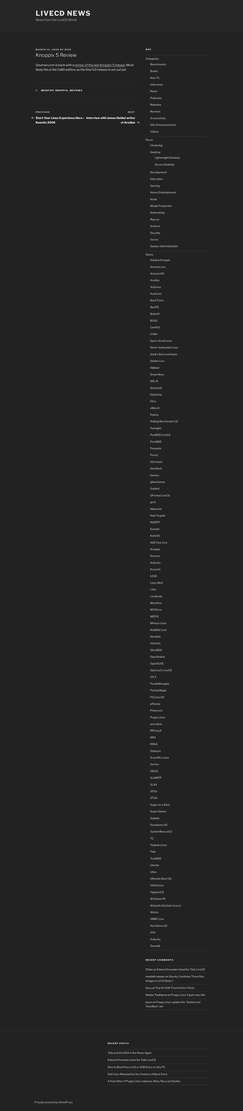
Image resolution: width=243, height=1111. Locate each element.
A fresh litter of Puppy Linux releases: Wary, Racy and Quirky (144, 1081)
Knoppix (61, 90)
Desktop (47, 90)
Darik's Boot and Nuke (163, 354)
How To (154, 77)
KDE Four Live (158, 542)
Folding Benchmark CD (164, 421)
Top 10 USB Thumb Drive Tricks (175, 987)
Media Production (161, 205)
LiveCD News (63, 13)
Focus (149, 139)
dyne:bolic (156, 387)
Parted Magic (158, 690)
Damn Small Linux (161, 340)
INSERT (155, 522)
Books (154, 71)
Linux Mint (156, 582)
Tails (153, 851)
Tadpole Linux (158, 845)
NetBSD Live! (158, 629)
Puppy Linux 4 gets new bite (188, 994)
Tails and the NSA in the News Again (129, 1052)
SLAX (153, 784)
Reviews (76, 90)
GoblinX (155, 488)
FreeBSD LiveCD (160, 434)
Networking (157, 212)
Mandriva (156, 603)
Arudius (154, 280)
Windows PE (158, 898)
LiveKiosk (156, 596)
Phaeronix (156, 710)
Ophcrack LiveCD (161, 670)
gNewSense (157, 481)
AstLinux (155, 287)
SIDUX (154, 771)
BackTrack (157, 300)
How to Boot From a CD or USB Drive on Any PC (136, 1067)
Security (155, 232)
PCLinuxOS (157, 697)
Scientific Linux (159, 757)
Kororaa (155, 555)
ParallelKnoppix (159, 683)
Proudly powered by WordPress (54, 1102)
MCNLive (156, 609)
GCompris (156, 461)
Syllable (154, 818)
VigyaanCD (157, 892)
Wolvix (154, 912)
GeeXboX (156, 468)
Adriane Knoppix (160, 260)
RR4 (153, 737)
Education (156, 178)
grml (153, 502)
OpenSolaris (157, 656)
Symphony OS (158, 824)
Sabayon (155, 751)
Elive (153, 401)
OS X (153, 676)
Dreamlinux (157, 374)
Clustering (156, 145)
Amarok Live (158, 266)
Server (154, 239)
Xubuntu (155, 939)
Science (155, 226)
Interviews (156, 84)
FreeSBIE (156, 441)
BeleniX (155, 313)
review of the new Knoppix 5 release (100, 65)
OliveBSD (156, 650)
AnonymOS (157, 273)
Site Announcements (163, 124)
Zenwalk (155, 945)
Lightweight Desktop (167, 157)
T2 (151, 838)
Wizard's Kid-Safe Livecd (165, 905)
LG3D (153, 576)
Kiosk (153, 199)
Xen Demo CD (158, 925)
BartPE (154, 307)
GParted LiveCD (160, 495)
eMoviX (155, 408)
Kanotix (155, 529)
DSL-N (154, 381)
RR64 (153, 744)
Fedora (154, 414)
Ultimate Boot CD (160, 878)
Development (158, 172)
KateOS (155, 535)
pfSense (155, 703)
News (153, 91)
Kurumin (155, 569)
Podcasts (156, 98)
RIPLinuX (156, 730)
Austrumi (155, 293)
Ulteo (153, 872)
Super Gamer (158, 811)
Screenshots (158, 118)
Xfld (152, 932)
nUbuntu (155, 643)
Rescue (154, 219)
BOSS (154, 320)
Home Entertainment (163, 192)
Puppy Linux (157, 717)
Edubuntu (156, 394)
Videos (154, 131)
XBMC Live (157, 918)
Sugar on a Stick (160, 804)
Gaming (155, 185)
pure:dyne (156, 724)
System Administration (164, 246)
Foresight (155, 428)
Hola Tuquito (157, 515)
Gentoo (154, 475)
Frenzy (154, 455)
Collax (154, 334)
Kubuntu (155, 562)
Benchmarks (158, 64)
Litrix (153, 589)
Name (149, 254)
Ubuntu (154, 865)
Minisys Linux (158, 623)
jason (149, 1002)
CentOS (155, 327)
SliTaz (153, 791)
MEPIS (154, 616)
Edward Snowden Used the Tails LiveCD (181, 969)
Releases (155, 104)
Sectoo (154, 764)
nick (68, 49)
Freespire (155, 448)
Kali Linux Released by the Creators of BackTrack (137, 1074)
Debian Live (157, 360)
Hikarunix (156, 508)
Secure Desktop (164, 164)
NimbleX (155, 636)
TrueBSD (155, 858)
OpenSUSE (157, 663)
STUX (153, 797)
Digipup (154, 367)
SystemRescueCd (161, 831)
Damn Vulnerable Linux (164, 347)
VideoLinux (157, 885)
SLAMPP (156, 777)
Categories (152, 58)
